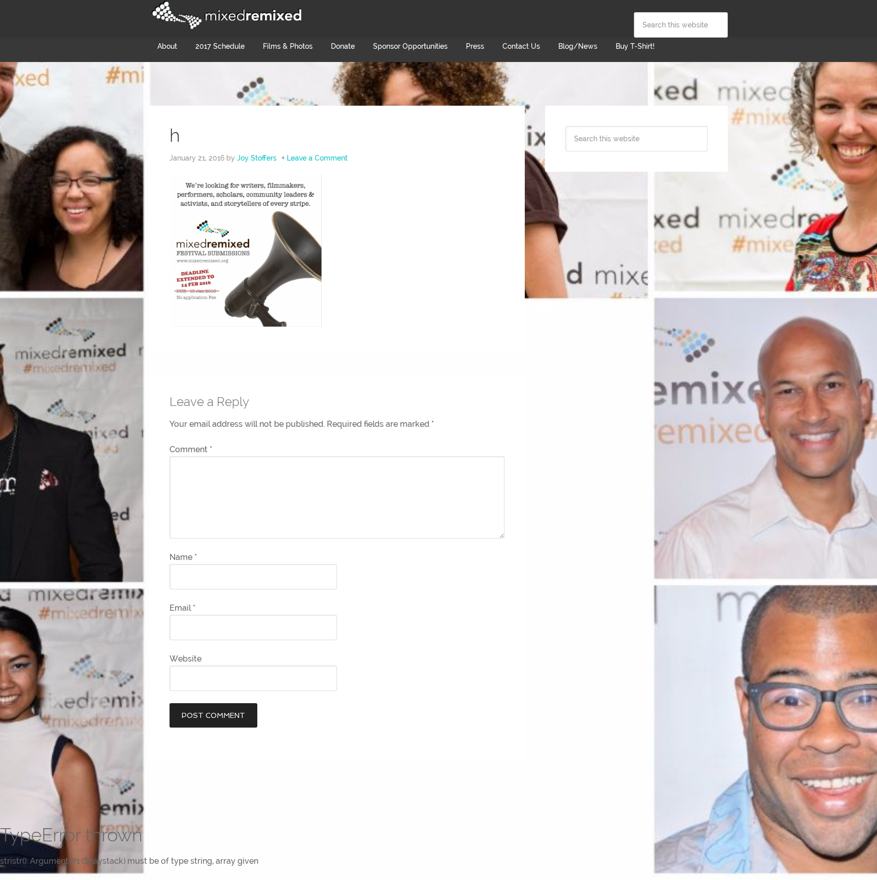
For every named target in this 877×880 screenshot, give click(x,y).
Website (185, 659)
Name (183, 557)
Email (182, 608)
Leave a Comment (317, 158)
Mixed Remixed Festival (225, 15)
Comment (191, 449)
